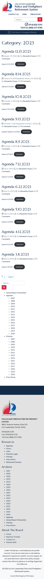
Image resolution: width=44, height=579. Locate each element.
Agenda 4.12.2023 (16, 231)
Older (10, 277)
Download (20, 64)
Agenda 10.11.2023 (16, 96)
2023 (8, 495)
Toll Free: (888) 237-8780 (31, 27)
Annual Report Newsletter (16, 293)
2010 (13, 306)
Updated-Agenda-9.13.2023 (11, 132)
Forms (8, 448)
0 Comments (26, 81)
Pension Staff (11, 542)
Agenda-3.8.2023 (7, 267)
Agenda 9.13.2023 (16, 119)
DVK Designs (29, 576)
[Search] (4, 287)
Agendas (9, 295)
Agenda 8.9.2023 (15, 141)
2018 (13, 328)
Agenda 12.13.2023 (16, 51)
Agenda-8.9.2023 (7, 154)
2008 (13, 301)
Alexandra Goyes (29, 56)
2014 (13, 317)
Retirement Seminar (13, 462)
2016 (13, 323)
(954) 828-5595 (35, 24)
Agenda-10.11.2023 (8, 109)
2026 (8, 512)
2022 (8, 490)
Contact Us (13, 14)
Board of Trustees (13, 537)
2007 (13, 298)
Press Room (35, 14)
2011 (13, 309)
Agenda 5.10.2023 (16, 209)
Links (24, 14)
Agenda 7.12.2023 (16, 164)
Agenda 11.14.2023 (16, 74)
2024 (8, 501)
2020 (13, 333)
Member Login (12, 454)
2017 (13, 325)
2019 (13, 331)
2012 (13, 312)
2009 (13, 303)
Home (8, 534)
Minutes (9, 336)
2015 (13, 320)
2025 (8, 506)
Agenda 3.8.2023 (15, 254)
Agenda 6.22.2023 (16, 186)
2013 (13, 314)
